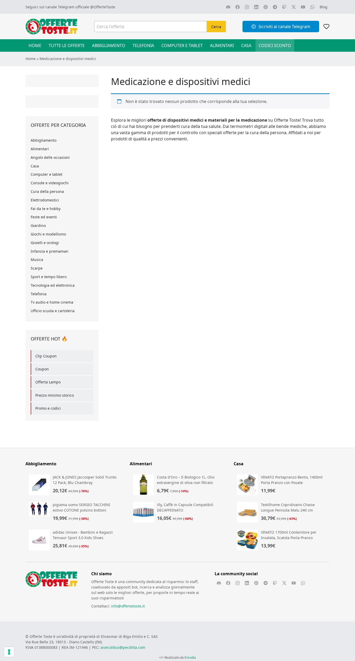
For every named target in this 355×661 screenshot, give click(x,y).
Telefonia (143, 45)
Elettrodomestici (45, 200)
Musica (37, 259)
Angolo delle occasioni (50, 157)
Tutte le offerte (67, 45)
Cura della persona (47, 191)
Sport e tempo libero (49, 276)
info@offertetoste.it (128, 606)
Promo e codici (48, 408)
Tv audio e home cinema (52, 302)
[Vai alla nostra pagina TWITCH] (284, 7)
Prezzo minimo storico (54, 395)
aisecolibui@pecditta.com (123, 647)
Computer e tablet (46, 174)
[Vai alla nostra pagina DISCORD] (228, 7)
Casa (246, 45)
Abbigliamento (108, 45)
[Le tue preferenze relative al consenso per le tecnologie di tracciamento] (9, 652)
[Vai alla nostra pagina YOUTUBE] (303, 7)
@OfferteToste (102, 6)
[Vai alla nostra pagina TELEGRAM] (275, 7)
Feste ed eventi (44, 216)
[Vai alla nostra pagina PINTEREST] (265, 7)
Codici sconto (275, 45)
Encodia (190, 657)
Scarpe (37, 268)
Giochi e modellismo (48, 234)
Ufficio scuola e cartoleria (53, 310)
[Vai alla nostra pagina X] (294, 7)
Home (35, 45)
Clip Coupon (46, 356)
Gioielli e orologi (45, 242)
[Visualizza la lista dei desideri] (326, 26)
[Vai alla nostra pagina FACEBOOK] (237, 7)
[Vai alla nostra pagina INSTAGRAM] (247, 7)
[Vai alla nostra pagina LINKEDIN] (256, 7)
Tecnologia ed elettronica (53, 285)
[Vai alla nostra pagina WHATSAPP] (312, 7)
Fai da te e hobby (46, 208)
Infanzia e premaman (49, 251)
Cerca (216, 26)
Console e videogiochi (50, 182)
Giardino (38, 225)
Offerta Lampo (48, 381)
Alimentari (222, 45)
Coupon (42, 369)
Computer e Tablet (182, 45)
